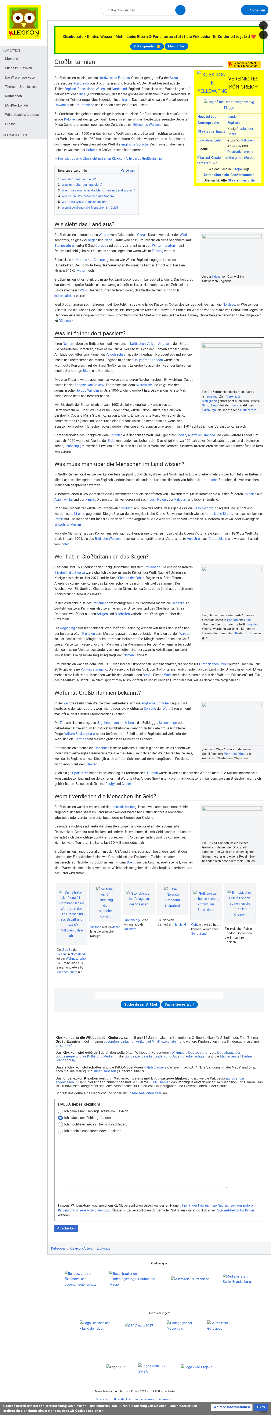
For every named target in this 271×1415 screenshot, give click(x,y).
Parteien (88, 634)
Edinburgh (209, 410)
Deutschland (84, 105)
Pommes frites (234, 754)
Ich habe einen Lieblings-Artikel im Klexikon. (96, 1111)
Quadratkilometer (240, 152)
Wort (167, 675)
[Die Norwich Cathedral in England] (172, 899)
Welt (166, 709)
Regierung (67, 628)
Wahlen (184, 634)
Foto (235, 405)
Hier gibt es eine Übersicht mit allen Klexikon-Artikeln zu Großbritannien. (111, 159)
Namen (68, 344)
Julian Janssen (104, 1071)
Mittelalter (144, 385)
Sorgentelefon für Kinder (235, 1210)
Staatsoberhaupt (211, 131)
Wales (100, 89)
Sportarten (80, 773)
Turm (224, 624)
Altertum (164, 344)
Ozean (142, 235)
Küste (216, 277)
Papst (59, 519)
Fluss (248, 620)
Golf (194, 925)
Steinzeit (130, 929)
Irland (126, 100)
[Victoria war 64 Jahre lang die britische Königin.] (105, 903)
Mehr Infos (176, 46)
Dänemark (66, 321)
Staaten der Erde (241, 180)
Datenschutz (103, 1399)
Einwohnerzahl (209, 140)
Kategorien (59, 1248)
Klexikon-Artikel (81, 1248)
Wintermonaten (163, 246)
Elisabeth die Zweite (69, 573)
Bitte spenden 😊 (147, 46)
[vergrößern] (260, 276)
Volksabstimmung (94, 669)
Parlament (152, 567)
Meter (81, 271)
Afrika (68, 500)
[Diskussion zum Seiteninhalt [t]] (263, 25)
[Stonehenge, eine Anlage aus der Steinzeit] (139, 899)
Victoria (95, 927)
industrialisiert (64, 296)
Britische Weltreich (109, 539)
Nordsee (229, 304)
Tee (62, 723)
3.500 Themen (159, 1082)
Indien (181, 435)
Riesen (61, 954)
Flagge (229, 108)
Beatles (80, 739)
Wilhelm (93, 390)
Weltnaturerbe (76, 958)
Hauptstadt (207, 117)
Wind (183, 235)
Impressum (165, 1399)
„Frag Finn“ (63, 1045)
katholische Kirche (218, 514)
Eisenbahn (101, 748)
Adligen (102, 614)
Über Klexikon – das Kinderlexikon (134, 1399)
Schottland (85, 89)
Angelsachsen (116, 354)
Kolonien (70, 119)
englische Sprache (135, 144)
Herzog (81, 390)
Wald (83, 290)
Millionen (247, 140)
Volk (150, 344)
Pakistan (180, 500)
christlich (125, 508)
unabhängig (73, 446)
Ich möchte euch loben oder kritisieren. (93, 1131)
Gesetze (178, 603)
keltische (211, 480)
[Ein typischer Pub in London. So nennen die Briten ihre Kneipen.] (240, 903)
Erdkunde (104, 1248)
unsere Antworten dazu (145, 1093)
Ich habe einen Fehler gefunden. (87, 1118)
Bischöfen (122, 614)
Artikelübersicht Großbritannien (228, 175)
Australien (195, 435)
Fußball (152, 773)
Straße (67, 950)
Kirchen (79, 514)
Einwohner (61, 105)
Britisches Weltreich (148, 125)
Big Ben (252, 624)
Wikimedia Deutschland (189, 1052)
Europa (237, 169)
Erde (111, 441)
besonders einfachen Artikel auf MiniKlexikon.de (140, 1041)
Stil (236, 633)
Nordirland (119, 89)
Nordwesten (108, 78)
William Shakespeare (79, 734)
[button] (232, 1407)
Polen (161, 500)
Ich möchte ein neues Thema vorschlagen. (95, 1124)
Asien (58, 500)
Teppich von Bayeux (89, 385)
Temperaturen (65, 246)
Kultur (90, 150)
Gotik (248, 633)
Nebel (108, 240)
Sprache (150, 709)
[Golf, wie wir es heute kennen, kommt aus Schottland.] (206, 901)
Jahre (73, 972)
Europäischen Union (213, 664)
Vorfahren (194, 539)
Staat (174, 78)
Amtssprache (208, 123)
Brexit (147, 675)
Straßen (91, 764)
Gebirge (99, 260)
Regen (92, 240)
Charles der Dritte (131, 578)
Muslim (75, 524)
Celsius (100, 246)
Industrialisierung (124, 807)
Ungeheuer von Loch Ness (116, 723)
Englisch (233, 123)
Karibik (90, 500)
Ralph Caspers (155, 1067)
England (70, 89)
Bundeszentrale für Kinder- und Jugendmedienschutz (164, 1056)
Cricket (127, 784)
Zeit (67, 703)
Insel (82, 94)
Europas (124, 78)
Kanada (209, 435)
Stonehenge (168, 723)
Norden (81, 260)
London (232, 117)
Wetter (104, 235)
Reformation (203, 508)
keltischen (138, 344)
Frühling (157, 251)
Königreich (81, 83)
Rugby (110, 784)
